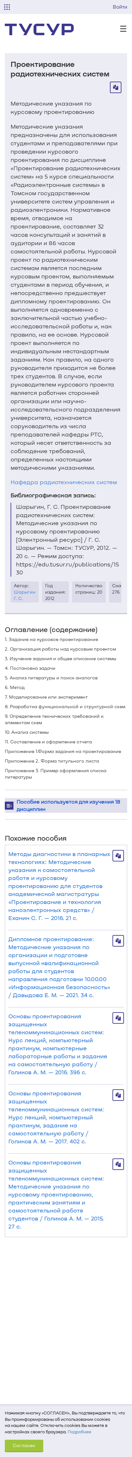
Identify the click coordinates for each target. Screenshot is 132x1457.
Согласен (24, 1445)
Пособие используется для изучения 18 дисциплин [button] (68, 805)
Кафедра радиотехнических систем (64, 481)
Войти (120, 7)
